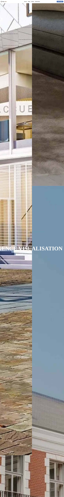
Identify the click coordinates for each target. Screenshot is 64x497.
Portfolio (32, 1)
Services (25, 1)
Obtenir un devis (60, 1)
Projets (29, 1)
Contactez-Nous (37, 1)
